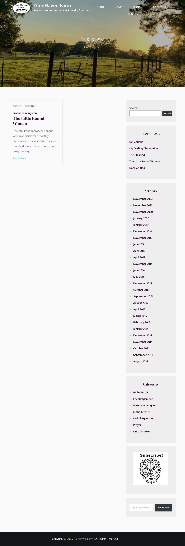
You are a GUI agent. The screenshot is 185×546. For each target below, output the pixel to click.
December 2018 (142, 231)
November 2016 (142, 263)
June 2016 (139, 270)
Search (133, 108)
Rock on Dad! (137, 167)
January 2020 (141, 218)
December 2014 (142, 335)
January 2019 (141, 224)
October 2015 (141, 289)
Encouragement (143, 399)
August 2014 (140, 361)
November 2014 (142, 341)
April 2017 (139, 257)
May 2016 (139, 276)
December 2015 (142, 283)
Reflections (136, 141)
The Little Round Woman (28, 120)
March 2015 (140, 315)
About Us (159, 7)
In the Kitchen (141, 412)
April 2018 (139, 250)
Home (118, 7)
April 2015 (139, 309)
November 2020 (143, 211)
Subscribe (163, 507)
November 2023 (142, 198)
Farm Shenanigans (144, 405)
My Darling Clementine (143, 148)
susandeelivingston (25, 113)
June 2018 (139, 244)
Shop (136, 7)
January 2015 (140, 328)
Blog (100, 7)
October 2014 (141, 348)
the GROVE (132, 13)
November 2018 (142, 237)
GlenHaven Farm (52, 5)
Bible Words (140, 392)
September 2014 (143, 354)
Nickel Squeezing (143, 418)
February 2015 (141, 322)
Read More (19, 158)
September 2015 (143, 296)
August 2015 (140, 302)
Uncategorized (142, 431)
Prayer (137, 425)
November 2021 (142, 205)
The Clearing (137, 154)
